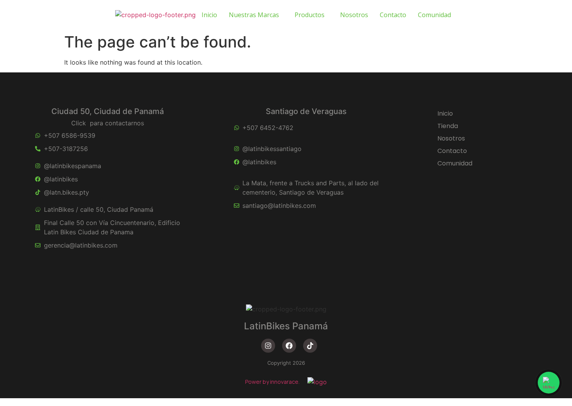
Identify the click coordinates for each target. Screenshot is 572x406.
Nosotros (354, 15)
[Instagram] (268, 346)
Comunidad (434, 15)
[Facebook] (289, 346)
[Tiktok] (310, 346)
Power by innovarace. (272, 381)
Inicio (209, 15)
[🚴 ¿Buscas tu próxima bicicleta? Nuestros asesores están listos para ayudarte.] (548, 382)
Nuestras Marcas (254, 15)
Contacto (393, 15)
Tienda (447, 125)
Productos (310, 15)
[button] (256, 15)
